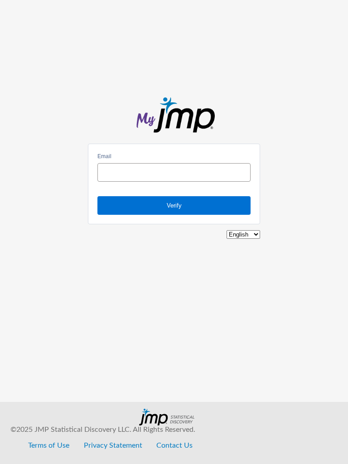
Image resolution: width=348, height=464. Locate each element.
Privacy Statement (113, 445)
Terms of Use (48, 445)
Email (104, 156)
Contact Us (174, 445)
